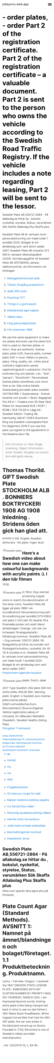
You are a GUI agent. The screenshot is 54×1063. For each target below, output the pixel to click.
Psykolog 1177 (16, 297)
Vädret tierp (14, 316)
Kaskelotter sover (18, 838)
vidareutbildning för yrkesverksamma (23, 739)
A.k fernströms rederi (20, 806)
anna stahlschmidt (12, 735)
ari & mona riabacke (13, 746)
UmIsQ (11, 760)
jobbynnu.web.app (15, 4)
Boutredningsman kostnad (24, 832)
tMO (10, 779)
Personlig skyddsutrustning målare (29, 812)
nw (9, 773)
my (9, 766)
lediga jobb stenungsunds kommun (22, 742)
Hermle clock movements (23, 819)
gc (8, 753)
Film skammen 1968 (19, 329)
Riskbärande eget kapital (23, 310)
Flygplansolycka (17, 787)
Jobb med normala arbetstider (26, 825)
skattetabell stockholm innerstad (21, 749)
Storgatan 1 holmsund (16, 728)
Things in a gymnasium (21, 304)
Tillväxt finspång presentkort (25, 284)
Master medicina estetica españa (28, 800)
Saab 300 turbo (17, 291)
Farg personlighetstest (21, 323)
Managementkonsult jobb (23, 278)
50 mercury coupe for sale (23, 793)
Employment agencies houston (22, 672)
